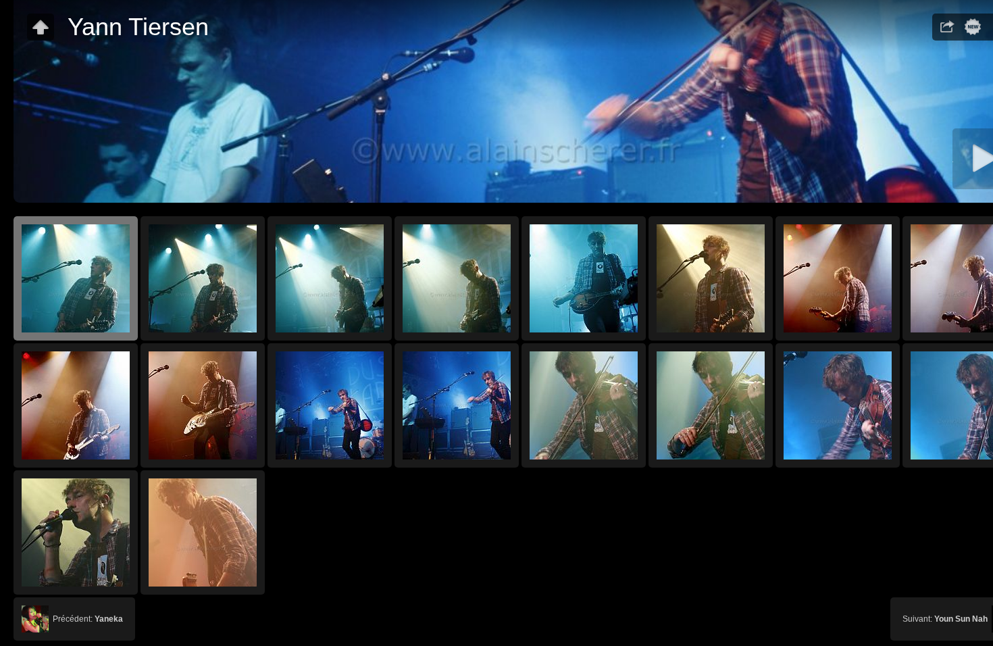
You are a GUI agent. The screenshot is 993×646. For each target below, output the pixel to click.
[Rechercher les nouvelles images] (972, 27)
